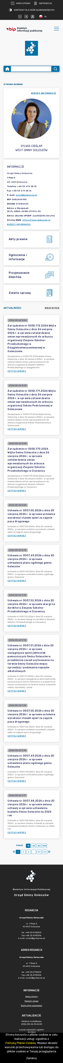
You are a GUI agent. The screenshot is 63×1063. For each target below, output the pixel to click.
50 (39, 846)
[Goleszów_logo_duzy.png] (31, 48)
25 (33, 846)
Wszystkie (52, 308)
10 (28, 846)
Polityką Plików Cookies (20, 1043)
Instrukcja (45, 3)
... (34, 852)
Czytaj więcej (17, 371)
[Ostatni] (49, 852)
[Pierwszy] (14, 852)
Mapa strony (23, 3)
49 (39, 852)
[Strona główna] (7, 69)
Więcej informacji (19, 224)
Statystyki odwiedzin (31, 1005)
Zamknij (31, 1058)
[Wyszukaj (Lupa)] (55, 69)
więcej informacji (43, 93)
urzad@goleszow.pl (26, 195)
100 (44, 846)
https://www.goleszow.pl (36, 220)
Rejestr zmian (31, 1001)
